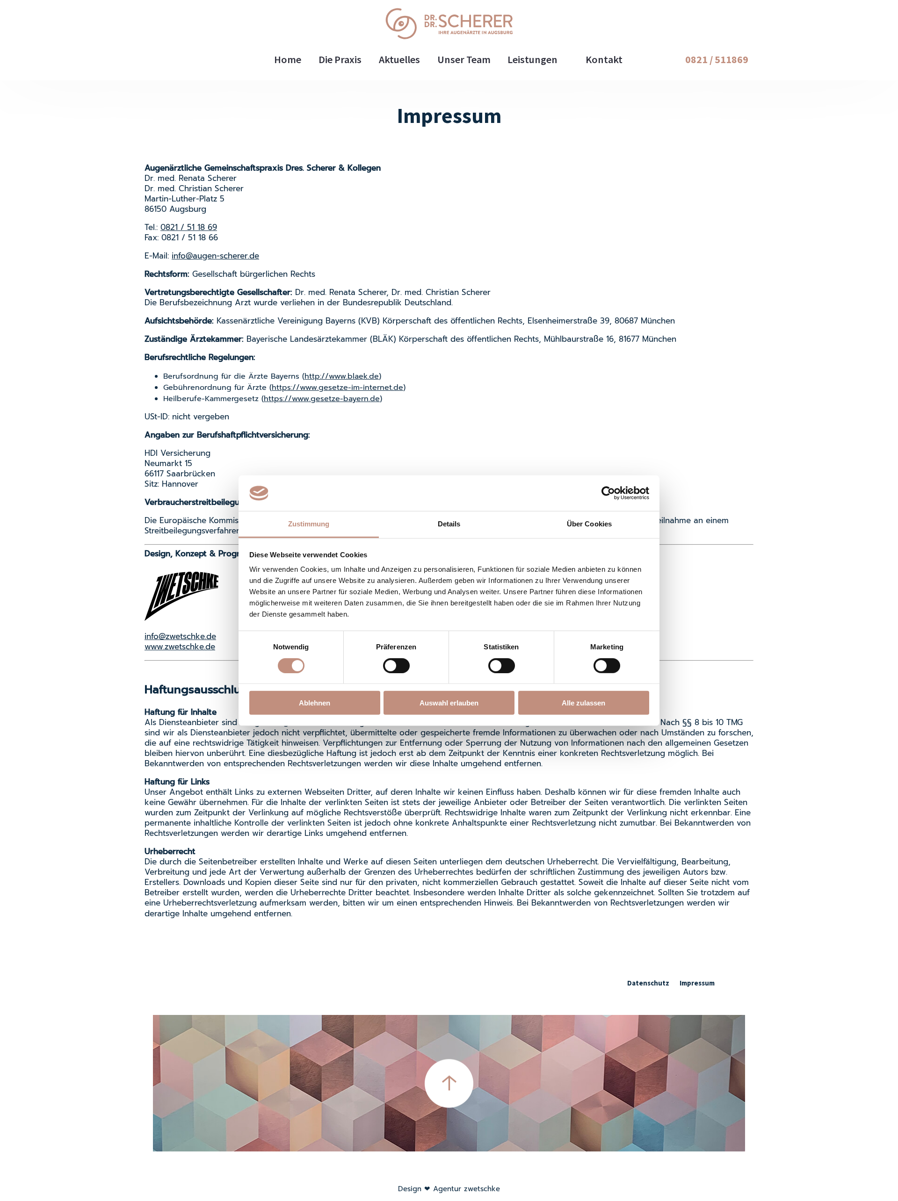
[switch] (396, 665)
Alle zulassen (583, 703)
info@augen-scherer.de (215, 256)
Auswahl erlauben (449, 703)
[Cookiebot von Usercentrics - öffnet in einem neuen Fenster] (608, 493)
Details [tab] (449, 524)
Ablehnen (314, 703)
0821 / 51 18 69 (188, 227)
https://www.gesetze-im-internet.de (337, 387)
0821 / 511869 (716, 59)
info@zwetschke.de (180, 636)
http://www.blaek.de (341, 376)
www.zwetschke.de (180, 647)
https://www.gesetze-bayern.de (322, 398)
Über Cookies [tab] (589, 524)
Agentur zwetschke (466, 1189)
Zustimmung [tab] (309, 524)
